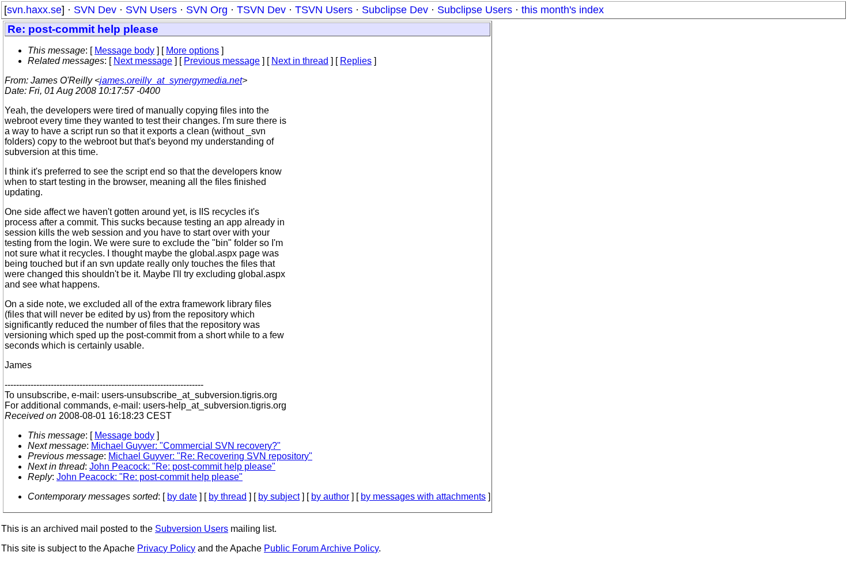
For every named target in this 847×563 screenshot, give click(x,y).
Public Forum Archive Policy (321, 548)
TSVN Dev (261, 10)
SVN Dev (95, 10)
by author (330, 496)
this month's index (562, 10)
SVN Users (151, 10)
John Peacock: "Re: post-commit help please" (182, 466)
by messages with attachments (423, 496)
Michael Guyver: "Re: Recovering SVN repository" (210, 456)
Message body (124, 50)
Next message (143, 61)
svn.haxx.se (34, 10)
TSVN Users (324, 10)
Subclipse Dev (395, 10)
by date (182, 496)
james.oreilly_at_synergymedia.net (171, 80)
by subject (279, 496)
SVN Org (207, 10)
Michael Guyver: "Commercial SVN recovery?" (186, 446)
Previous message (222, 61)
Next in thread (299, 61)
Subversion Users (191, 529)
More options (192, 50)
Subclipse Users (474, 10)
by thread (228, 496)
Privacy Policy (166, 548)
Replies (356, 61)
